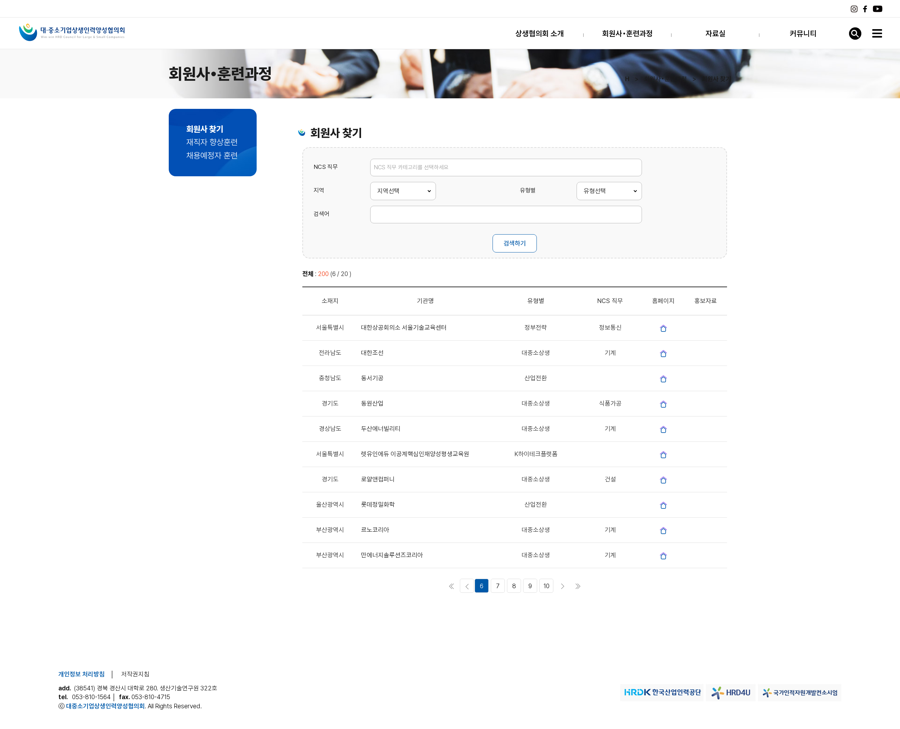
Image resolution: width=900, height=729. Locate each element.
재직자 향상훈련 (212, 142)
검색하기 (514, 243)
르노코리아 (375, 529)
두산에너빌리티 (380, 428)
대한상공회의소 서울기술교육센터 (404, 327)
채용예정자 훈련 (212, 155)
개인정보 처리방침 (81, 674)
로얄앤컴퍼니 (378, 479)
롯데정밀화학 (378, 504)
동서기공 (372, 378)
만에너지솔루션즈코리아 (392, 555)
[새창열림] (663, 328)
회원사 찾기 (204, 129)
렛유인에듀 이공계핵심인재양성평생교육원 (415, 454)
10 (546, 586)
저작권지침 (135, 674)
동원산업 (372, 403)
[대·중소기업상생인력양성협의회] (72, 32)
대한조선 (372, 352)
